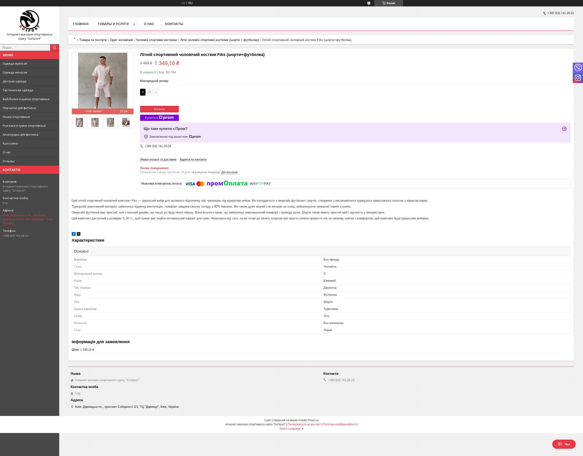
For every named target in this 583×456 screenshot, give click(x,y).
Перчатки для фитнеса (19, 108)
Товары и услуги (113, 24)
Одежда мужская (15, 63)
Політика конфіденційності (340, 424)
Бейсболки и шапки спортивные (26, 99)
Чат (567, 444)
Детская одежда (14, 81)
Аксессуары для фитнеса (20, 134)
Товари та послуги (93, 40)
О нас (7, 152)
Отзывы (9, 161)
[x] (78, 234)
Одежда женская (15, 72)
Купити (159, 109)
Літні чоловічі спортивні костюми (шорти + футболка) (219, 40)
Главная (80, 24)
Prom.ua (313, 420)
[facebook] (74, 234)
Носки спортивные (16, 117)
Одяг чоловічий (121, 40)
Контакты (174, 24)
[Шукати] (54, 47)
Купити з (151, 118)
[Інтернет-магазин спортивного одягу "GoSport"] (29, 21)
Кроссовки (10, 143)
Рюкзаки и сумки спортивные (24, 126)
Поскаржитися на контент (304, 424)
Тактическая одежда (18, 90)
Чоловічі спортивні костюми (156, 40)
